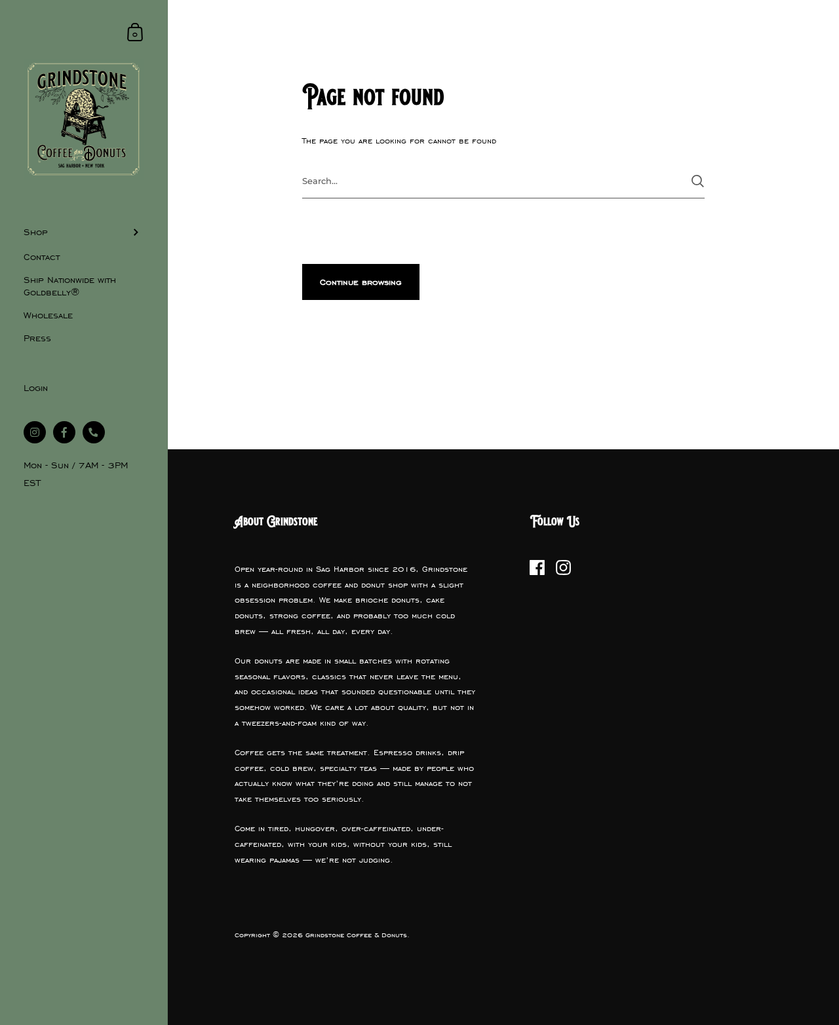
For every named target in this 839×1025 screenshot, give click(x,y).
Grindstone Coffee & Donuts (356, 935)
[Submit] (698, 181)
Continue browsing (361, 282)
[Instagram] (564, 568)
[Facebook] (537, 568)
